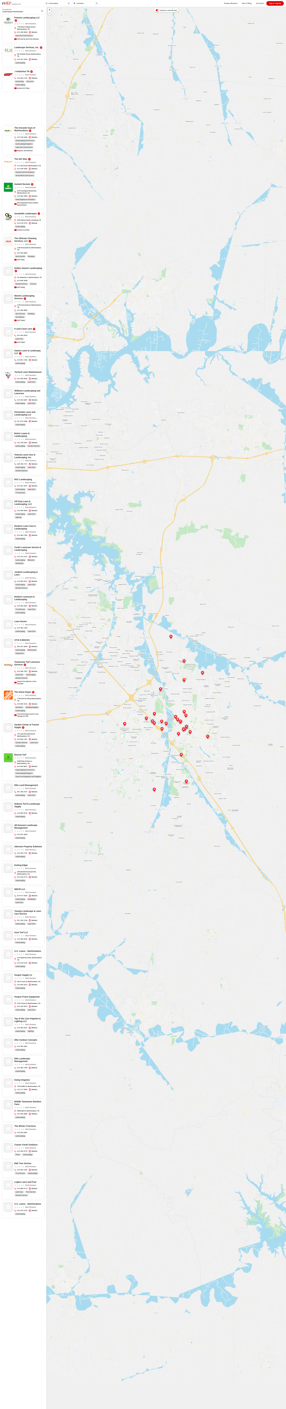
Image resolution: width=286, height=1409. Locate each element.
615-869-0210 (22, 813)
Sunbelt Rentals (22, 184)
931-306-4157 (22, 792)
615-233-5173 (22, 877)
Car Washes (20, 317)
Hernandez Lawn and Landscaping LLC (24, 413)
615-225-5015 (22, 1006)
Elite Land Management (26, 785)
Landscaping (20, 63)
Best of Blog (246, 3)
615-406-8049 (22, 1114)
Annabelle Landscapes (25, 213)
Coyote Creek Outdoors (26, 1144)
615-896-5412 (22, 581)
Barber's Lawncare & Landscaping (24, 598)
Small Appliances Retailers (25, 199)
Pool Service (30, 1192)
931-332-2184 (22, 920)
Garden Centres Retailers (25, 172)
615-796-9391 (22, 443)
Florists (33, 284)
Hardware (19, 707)
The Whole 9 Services (25, 1126)
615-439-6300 (22, 169)
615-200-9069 (22, 32)
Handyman (19, 563)
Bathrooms (32, 650)
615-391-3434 (22, 59)
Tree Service (20, 493)
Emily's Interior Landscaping (28, 268)
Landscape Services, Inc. (26, 47)
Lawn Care (19, 339)
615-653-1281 (22, 1170)
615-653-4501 (22, 606)
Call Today (21, 260)
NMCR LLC (19, 889)
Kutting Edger (21, 865)
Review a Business (231, 3)
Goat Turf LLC (21, 932)
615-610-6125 (22, 963)
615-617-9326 (22, 896)
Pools (18, 1155)
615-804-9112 (22, 1188)
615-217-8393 (22, 1089)
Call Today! (21, 287)
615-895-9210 (22, 704)
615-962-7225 (22, 628)
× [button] (68, 3)
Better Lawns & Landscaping (22, 434)
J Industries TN (21, 71)
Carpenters (20, 653)
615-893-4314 (22, 985)
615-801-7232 (22, 360)
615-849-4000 (22, 196)
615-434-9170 (22, 1151)
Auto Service (20, 256)
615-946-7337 (22, 671)
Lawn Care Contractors (24, 36)
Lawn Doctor (20, 621)
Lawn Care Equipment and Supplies (28, 776)
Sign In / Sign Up (275, 3)
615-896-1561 (22, 739)
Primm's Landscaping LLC (27, 17)
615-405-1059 (22, 1068)
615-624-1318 (22, 78)
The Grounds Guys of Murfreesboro (24, 129)
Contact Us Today (23, 88)
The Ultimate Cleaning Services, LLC (25, 239)
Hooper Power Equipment (27, 996)
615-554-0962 (22, 379)
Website (34, 32)
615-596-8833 (22, 253)
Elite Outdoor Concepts (25, 1040)
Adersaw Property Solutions (28, 846)
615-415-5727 (22, 556)
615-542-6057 (22, 400)
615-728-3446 (22, 137)
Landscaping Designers (24, 144)
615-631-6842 (22, 834)
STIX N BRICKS (22, 640)
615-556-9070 (22, 335)
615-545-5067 (22, 1046)
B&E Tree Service (22, 1163)
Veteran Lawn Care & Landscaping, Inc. (24, 456)
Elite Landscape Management (22, 1060)
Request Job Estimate (25, 150)
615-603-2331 (22, 1028)
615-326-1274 (22, 853)
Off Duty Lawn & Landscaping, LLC (23, 502)
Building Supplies (32, 707)
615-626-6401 (22, 1132)
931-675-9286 (22, 421)
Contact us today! (23, 230)
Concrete (29, 81)
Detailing (31, 256)
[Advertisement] (23, 109)
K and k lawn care (23, 328)
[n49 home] (42, 11)
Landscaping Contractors (25, 140)
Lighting (18, 517)
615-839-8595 (22, 510)
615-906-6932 (22, 939)
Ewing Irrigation (22, 1080)
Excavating (19, 81)
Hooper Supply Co (23, 975)
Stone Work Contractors (25, 175)
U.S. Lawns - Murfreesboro (27, 951)
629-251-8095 (22, 646)
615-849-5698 (22, 280)
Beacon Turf (20, 754)
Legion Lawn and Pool (25, 1182)
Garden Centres (21, 284)
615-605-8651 (22, 766)
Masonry (31, 560)
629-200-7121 (22, 464)
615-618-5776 (22, 223)
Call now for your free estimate (28, 39)
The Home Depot (22, 692)
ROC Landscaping (23, 479)
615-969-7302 (22, 535)
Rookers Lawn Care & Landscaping (25, 527)
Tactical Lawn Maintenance (28, 372)
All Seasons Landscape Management (25, 826)
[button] (175, 717)
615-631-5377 (22, 486)
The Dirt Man (20, 159)
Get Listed (260, 3)
